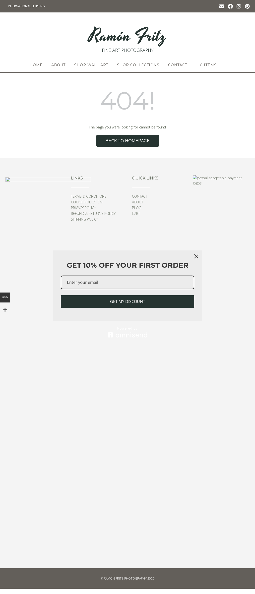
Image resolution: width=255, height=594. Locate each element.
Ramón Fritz (127, 36)
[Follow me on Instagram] (239, 6)
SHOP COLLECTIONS (138, 65)
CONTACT (177, 65)
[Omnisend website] (127, 332)
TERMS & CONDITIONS (89, 196)
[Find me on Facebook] (230, 6)
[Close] (196, 256)
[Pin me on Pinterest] (247, 6)
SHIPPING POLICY (84, 219)
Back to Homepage (128, 140)
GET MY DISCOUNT (127, 301)
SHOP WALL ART (91, 65)
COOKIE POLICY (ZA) (86, 202)
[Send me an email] (221, 6)
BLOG (136, 207)
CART (136, 213)
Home (36, 65)
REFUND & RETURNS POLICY (93, 213)
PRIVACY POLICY (83, 207)
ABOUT (58, 65)
